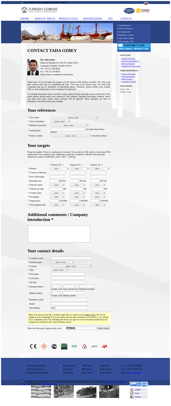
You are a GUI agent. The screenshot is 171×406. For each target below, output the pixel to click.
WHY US (51, 18)
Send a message (134, 372)
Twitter (137, 393)
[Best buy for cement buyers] (145, 386)
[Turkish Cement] (39, 12)
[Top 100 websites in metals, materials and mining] (136, 385)
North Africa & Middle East (130, 61)
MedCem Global (110, 381)
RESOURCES (89, 18)
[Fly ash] (86, 397)
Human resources (127, 79)
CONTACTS (126, 18)
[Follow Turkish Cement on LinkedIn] (131, 390)
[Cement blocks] (109, 397)
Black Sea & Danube (128, 64)
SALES (74, 18)
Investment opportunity (128, 82)
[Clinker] (64, 397)
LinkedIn (138, 389)
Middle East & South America (130, 66)
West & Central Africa (128, 59)
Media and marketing (128, 77)
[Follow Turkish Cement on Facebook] (131, 397)
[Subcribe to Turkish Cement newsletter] (134, 49)
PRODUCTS (64, 18)
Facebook (138, 397)
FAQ (110, 18)
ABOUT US (40, 18)
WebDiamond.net (48, 384)
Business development (128, 74)
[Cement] (41, 397)
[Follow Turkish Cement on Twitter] (131, 394)
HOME (25, 18)
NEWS (99, 18)
